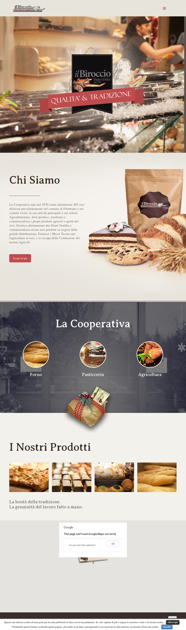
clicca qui (173, 622)
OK (113, 543)
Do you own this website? (82, 545)
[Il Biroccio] (29, 8)
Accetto (167, 626)
